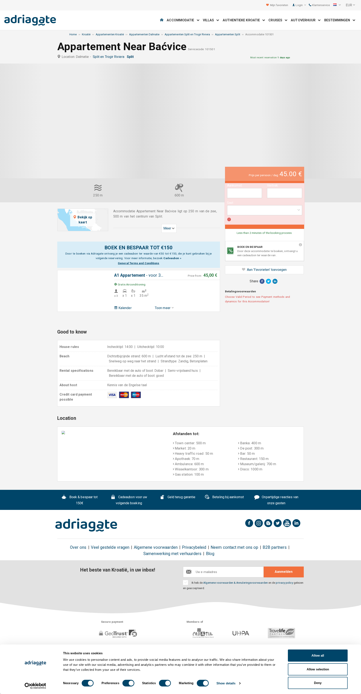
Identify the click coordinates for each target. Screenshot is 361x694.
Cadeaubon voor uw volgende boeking (131, 500)
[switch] (128, 683)
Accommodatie (182, 20)
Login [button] (299, 5)
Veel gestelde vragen (110, 547)
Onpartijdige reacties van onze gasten (279, 500)
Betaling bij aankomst (227, 497)
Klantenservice (320, 5)
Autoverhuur (304, 20)
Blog (210, 553)
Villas (210, 20)
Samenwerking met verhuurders (172, 553)
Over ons (78, 547)
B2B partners (275, 547)
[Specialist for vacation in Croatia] (86, 525)
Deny (318, 683)
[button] (337, 5)
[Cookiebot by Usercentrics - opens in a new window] (35, 686)
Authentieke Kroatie (243, 20)
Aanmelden (283, 572)
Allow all (317, 655)
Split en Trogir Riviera (109, 57)
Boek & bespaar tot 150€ (83, 500)
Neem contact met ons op (234, 547)
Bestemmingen (338, 20)
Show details (225, 683)
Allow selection (318, 669)
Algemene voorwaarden (156, 547)
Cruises (276, 20)
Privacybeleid (194, 547)
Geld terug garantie (181, 497)
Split (131, 57)
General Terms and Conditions (138, 263)
